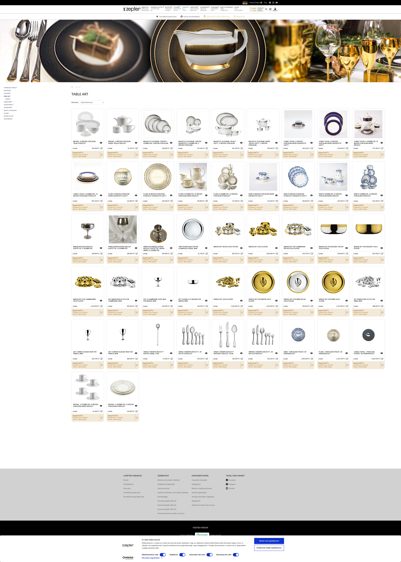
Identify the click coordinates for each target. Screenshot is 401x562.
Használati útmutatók (199, 480)
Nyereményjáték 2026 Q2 (167, 505)
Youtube (232, 488)
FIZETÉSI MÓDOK (200, 528)
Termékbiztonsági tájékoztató (133, 497)
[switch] (182, 554)
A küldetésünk (128, 484)
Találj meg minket (235, 476)
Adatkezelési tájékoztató (166, 484)
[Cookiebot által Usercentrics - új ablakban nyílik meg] (128, 557)
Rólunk (125, 480)
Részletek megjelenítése (151, 558)
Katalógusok (196, 484)
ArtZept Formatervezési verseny (203, 505)
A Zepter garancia (132, 476)
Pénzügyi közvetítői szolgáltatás (203, 497)
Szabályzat (163, 476)
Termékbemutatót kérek (131, 492)
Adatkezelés (196, 501)
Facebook (232, 480)
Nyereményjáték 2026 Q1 (167, 509)
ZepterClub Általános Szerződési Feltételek (173, 492)
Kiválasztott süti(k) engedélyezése (269, 548)
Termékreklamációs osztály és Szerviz (171, 513)
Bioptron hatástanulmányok (202, 488)
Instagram (232, 484)
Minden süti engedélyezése (269, 541)
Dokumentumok (163, 488)
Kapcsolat (127, 488)
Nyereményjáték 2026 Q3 (167, 501)
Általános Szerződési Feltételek (169, 480)
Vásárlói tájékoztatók (199, 492)
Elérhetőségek (163, 497)
